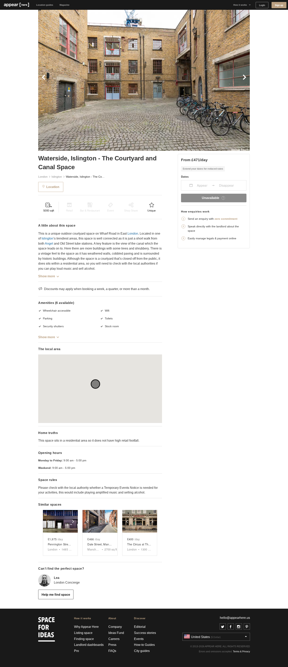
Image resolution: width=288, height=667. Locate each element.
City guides (142, 651)
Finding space (84, 639)
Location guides (44, 5)
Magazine (64, 5)
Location (52, 186)
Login (262, 5)
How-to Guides (144, 644)
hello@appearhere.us (235, 617)
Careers (114, 639)
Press (112, 644)
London (43, 176)
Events (139, 639)
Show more (46, 276)
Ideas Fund (116, 632)
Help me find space (56, 594)
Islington (57, 176)
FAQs (112, 651)
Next (197, 80)
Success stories (145, 632)
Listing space (83, 632)
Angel (49, 243)
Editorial (140, 626)
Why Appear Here (86, 626)
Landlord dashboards (89, 644)
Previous (91, 80)
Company (115, 626)
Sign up (279, 5)
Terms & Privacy (241, 651)
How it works (240, 5)
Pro (76, 651)
